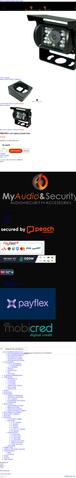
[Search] (73, 8)
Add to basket (15, 150)
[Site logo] (31, 11)
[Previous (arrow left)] (0, 477)
